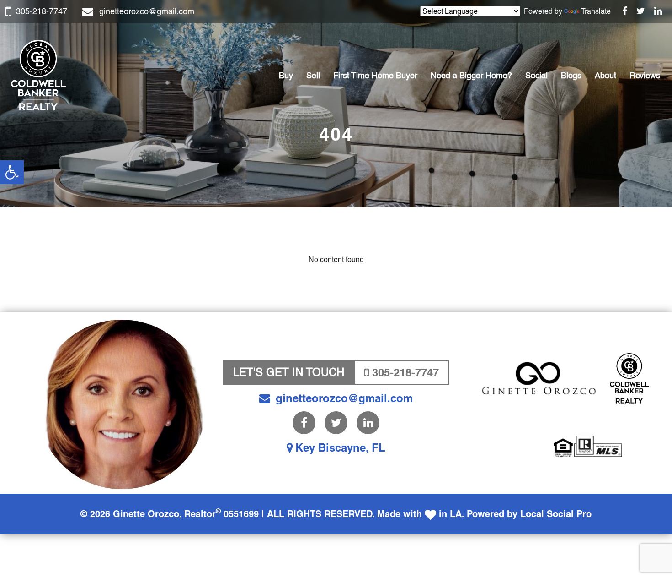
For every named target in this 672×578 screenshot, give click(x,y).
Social (536, 75)
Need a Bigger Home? (471, 75)
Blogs (571, 75)
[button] (12, 172)
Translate (596, 11)
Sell (313, 75)
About (605, 75)
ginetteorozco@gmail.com (146, 11)
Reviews (644, 75)
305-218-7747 (41, 11)
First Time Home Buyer (375, 75)
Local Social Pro (556, 513)
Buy (286, 75)
